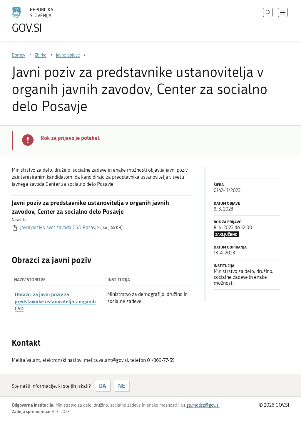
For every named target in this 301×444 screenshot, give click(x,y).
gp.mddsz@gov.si (203, 405)
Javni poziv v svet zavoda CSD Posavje (59, 227)
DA (102, 386)
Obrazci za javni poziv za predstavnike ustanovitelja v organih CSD (55, 301)
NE (121, 386)
